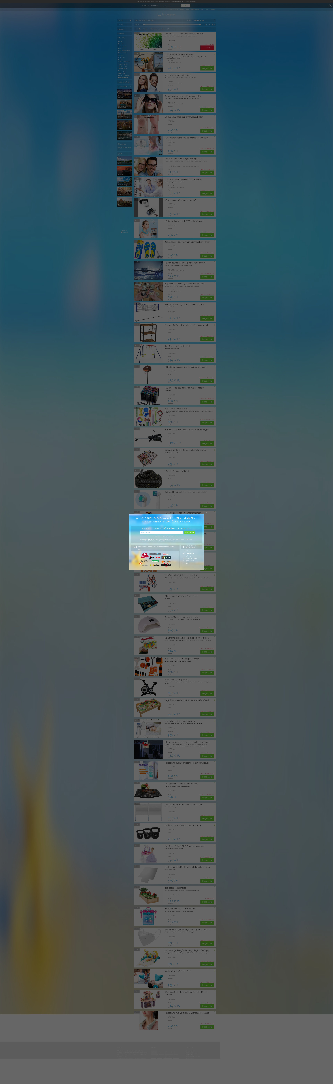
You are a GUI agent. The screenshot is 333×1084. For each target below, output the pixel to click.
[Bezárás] (205, 512)
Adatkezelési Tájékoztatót (147, 539)
